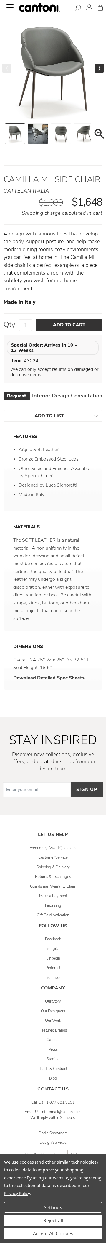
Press (53, 1049)
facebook (53, 939)
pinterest (53, 968)
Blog (53, 1078)
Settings (53, 1207)
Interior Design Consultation (54, 395)
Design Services (53, 1142)
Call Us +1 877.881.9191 (53, 1102)
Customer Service (53, 857)
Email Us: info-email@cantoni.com (53, 1111)
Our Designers (53, 1011)
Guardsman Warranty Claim (53, 886)
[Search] (78, 8)
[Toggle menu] (10, 7)
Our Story (53, 1001)
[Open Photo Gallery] (99, 135)
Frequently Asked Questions (53, 848)
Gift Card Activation (53, 915)
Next (99, 68)
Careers (53, 1039)
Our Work (53, 1020)
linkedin (53, 958)
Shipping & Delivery (53, 867)
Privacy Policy (17, 1193)
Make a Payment (53, 896)
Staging (53, 1059)
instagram (53, 948)
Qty (9, 325)
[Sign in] (89, 8)
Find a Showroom (53, 1133)
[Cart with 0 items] (100, 8)
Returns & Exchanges (53, 876)
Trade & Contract (53, 1069)
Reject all (53, 1220)
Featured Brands (53, 1030)
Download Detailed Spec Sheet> (49, 678)
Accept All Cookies (53, 1233)
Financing (53, 905)
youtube (53, 977)
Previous (6, 68)
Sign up (86, 789)
